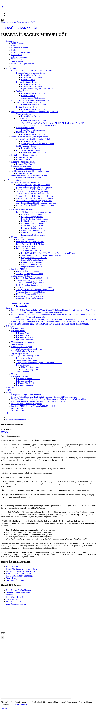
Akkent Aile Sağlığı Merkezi (32, 214)
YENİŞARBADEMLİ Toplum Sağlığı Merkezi (35, 290)
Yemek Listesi (11, 578)
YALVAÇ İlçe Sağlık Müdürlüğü (29, 274)
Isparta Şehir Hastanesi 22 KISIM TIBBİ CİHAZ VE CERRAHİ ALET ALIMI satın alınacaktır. (50, 324)
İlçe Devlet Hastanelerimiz (26, 248)
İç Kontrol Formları (24, 381)
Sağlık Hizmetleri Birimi (26, 146)
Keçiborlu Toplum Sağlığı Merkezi (30, 294)
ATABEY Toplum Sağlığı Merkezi (30, 283)
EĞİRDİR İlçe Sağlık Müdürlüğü (29, 271)
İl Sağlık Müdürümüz (19, 48)
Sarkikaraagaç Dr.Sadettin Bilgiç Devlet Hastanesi (41, 255)
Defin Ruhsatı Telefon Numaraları (19, 590)
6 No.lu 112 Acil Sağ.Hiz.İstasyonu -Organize (34, 198)
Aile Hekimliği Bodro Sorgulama (19, 576)
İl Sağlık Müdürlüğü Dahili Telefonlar (26, 394)
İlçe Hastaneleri (17, 408)
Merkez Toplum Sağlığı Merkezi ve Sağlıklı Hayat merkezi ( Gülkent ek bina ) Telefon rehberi (48, 399)
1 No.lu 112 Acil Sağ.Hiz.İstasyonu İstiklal (33, 185)
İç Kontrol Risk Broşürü (25, 383)
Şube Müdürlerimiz (19, 57)
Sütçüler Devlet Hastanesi (31, 267)
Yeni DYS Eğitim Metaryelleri (18, 592)
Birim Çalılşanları (28, 80)
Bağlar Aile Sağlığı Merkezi (32, 216)
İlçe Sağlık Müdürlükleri (21, 269)
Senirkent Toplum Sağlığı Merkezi (30, 299)
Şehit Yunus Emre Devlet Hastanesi (30, 242)
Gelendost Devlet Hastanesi (32, 264)
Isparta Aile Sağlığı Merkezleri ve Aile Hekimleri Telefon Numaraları (38, 401)
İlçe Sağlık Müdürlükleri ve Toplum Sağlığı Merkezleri (33, 406)
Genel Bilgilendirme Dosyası (22, 351)
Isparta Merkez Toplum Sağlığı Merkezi (32, 278)
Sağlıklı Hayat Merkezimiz (21, 303)
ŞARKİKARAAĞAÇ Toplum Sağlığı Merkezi (35, 287)
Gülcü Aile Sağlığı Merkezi (32, 232)
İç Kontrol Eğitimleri (24, 385)
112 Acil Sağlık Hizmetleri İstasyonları (26, 404)
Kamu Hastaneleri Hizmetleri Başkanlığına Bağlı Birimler (34, 100)
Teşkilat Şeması (17, 61)
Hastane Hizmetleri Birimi (26, 107)
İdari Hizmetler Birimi (25, 132)
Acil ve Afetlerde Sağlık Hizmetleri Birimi (33, 139)
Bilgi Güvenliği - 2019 (15, 597)
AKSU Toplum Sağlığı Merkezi (29, 280)
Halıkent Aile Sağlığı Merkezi (33, 235)
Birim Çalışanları (28, 96)
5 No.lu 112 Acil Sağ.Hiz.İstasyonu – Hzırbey (34, 196)
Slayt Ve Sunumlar (13, 601)
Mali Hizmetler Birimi (25, 128)
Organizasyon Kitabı (19, 353)
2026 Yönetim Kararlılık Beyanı (29, 349)
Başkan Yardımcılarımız (20, 52)
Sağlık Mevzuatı (12, 599)
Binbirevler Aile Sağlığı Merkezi (34, 221)
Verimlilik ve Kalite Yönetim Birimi (30, 102)
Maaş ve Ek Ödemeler (15, 580)
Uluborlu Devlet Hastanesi (31, 262)
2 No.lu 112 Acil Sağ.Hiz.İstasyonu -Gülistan (34, 187)
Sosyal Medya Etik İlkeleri (26, 360)
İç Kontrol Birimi (18, 328)
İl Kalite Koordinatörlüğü (21, 166)
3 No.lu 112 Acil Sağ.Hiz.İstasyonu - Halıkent (34, 189)
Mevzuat (14, 374)
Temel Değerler (22, 372)
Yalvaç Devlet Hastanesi (31, 251)
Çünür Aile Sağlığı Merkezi (32, 226)
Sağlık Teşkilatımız (13, 180)
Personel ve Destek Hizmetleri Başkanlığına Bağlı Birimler (34, 112)
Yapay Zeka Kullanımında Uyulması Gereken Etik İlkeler (39, 363)
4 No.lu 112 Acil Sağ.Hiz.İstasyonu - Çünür (33, 194)
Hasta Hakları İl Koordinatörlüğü (24, 155)
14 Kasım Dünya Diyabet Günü (19, 419)
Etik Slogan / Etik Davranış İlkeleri (25, 356)
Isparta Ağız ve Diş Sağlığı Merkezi (30, 244)
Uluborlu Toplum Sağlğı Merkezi (29, 296)
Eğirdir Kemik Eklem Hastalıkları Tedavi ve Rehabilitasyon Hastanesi (49, 253)
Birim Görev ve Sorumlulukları (33, 75)
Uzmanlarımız (16, 54)
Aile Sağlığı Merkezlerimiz (22, 210)
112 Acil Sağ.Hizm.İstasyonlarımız (25, 182)
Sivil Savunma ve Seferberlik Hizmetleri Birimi (30, 171)
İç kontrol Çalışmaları (19, 376)
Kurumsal (10, 41)
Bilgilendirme (21, 305)
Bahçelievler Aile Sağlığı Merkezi (34, 219)
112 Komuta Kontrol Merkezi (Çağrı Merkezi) (34, 201)
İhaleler (9, 308)
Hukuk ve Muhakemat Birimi (23, 162)
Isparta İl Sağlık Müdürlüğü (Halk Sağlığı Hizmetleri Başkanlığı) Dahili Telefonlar (44, 397)
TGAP (8, 390)
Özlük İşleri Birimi (23, 114)
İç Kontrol (10, 326)
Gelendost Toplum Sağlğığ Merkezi (30, 292)
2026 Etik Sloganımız (30, 367)
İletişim (9, 392)
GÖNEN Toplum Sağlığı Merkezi (29, 285)
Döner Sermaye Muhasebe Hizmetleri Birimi (29, 175)
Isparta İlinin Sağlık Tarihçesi (22, 64)
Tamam (4, 709)
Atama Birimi (21, 118)
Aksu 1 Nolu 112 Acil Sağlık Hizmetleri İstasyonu (36, 203)
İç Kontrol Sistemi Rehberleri (28, 378)
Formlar (9, 595)
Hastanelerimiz (17, 237)
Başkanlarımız (16, 50)
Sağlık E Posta (12, 567)
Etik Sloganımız (22, 365)
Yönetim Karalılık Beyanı (21, 347)
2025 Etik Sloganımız (30, 369)
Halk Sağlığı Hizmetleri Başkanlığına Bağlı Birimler (32, 70)
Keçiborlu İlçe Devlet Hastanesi (34, 258)
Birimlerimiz (11, 68)
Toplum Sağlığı (22, 91)
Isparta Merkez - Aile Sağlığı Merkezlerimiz (33, 212)
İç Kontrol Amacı (23, 335)
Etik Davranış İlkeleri (24, 358)
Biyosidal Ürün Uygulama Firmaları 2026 (38, 89)
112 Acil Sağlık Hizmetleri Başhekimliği (32, 191)
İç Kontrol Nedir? (18, 331)
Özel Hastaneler (17, 410)
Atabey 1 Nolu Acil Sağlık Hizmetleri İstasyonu (35, 205)
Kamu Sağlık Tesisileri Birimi (28, 150)
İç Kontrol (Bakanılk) (24, 340)
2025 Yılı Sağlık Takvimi (16, 604)
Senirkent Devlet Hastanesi (32, 260)
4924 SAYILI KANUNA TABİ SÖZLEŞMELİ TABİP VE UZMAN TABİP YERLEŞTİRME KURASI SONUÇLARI (52, 124)
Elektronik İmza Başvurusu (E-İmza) (20, 571)
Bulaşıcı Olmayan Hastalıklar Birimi (30, 73)
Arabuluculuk (11, 388)
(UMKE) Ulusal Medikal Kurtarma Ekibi (37, 143)
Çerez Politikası (21, 704)
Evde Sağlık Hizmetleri (25, 246)
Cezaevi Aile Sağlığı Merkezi (33, 223)
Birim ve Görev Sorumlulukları (28, 164)
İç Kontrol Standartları (25, 337)
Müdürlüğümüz (17, 59)
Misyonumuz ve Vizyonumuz (23, 342)
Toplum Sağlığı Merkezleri (21, 276)
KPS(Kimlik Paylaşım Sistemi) (18, 573)
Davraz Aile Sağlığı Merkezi (32, 228)
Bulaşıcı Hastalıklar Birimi (26, 82)
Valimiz (14, 45)
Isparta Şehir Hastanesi (25, 239)
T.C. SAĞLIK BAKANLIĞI (19, 28)
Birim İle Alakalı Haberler (31, 77)
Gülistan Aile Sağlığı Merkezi (33, 230)
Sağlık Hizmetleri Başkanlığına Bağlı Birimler (29, 137)
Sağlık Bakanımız (18, 43)
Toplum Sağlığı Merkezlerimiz (33, 98)
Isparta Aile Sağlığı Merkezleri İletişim (21, 569)
